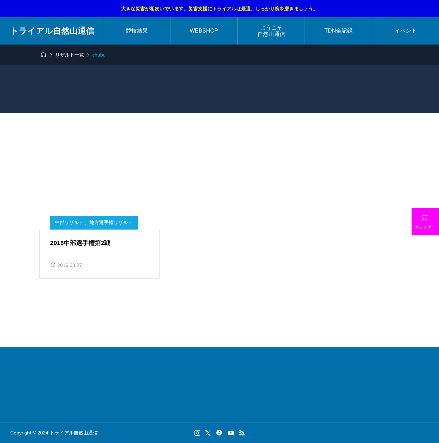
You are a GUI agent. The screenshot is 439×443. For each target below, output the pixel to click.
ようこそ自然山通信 (271, 31)
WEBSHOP (204, 31)
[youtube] (231, 433)
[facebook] (219, 432)
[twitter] (208, 432)
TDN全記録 (338, 31)
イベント (406, 31)
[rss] (242, 433)
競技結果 (137, 31)
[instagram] (197, 433)
